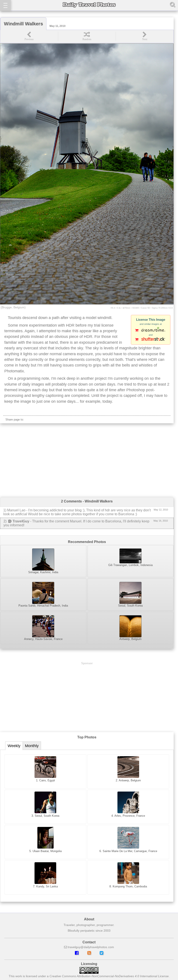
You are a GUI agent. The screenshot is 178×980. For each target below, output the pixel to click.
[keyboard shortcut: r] (87, 36)
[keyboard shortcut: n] (144, 36)
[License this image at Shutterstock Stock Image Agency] (150, 340)
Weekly (14, 746)
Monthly (32, 746)
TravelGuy (21, 521)
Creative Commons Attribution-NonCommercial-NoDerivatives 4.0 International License (109, 976)
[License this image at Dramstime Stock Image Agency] (150, 330)
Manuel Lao (16, 510)
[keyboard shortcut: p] (29, 36)
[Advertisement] (87, 460)
